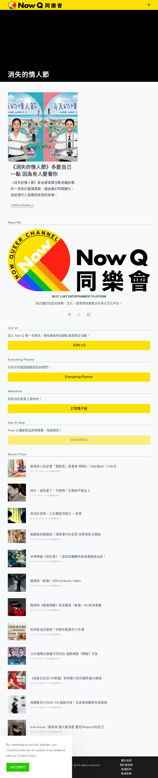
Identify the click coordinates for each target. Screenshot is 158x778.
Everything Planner (79, 377)
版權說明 (126, 769)
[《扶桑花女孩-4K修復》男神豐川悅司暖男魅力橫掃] (17, 680)
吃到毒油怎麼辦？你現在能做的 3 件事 (57, 629)
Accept (17, 767)
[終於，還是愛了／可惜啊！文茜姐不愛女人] (17, 493)
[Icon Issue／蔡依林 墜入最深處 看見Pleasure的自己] (17, 729)
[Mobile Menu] (149, 4)
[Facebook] (69, 314)
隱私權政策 (126, 765)
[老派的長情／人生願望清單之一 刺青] (17, 515)
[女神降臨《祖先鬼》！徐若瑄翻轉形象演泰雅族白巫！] (17, 558)
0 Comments (53, 471)
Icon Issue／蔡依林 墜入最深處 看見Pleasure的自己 (67, 727)
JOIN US (79, 345)
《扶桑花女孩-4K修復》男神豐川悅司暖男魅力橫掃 (66, 678)
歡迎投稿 (126, 773)
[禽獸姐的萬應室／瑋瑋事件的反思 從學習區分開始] (17, 536)
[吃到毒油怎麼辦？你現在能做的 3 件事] (17, 631)
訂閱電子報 (79, 408)
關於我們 (126, 760)
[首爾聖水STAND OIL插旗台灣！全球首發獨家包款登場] (17, 704)
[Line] (88, 314)
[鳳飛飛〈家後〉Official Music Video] (17, 583)
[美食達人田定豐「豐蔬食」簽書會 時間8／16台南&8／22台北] (17, 468)
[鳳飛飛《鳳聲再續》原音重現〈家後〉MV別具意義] (17, 607)
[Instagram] (79, 314)
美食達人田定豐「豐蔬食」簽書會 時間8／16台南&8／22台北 (73, 466)
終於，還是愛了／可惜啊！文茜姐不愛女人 (60, 490)
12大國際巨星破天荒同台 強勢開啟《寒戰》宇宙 (64, 653)
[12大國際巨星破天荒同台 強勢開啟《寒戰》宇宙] (17, 656)
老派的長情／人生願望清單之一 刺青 (56, 513)
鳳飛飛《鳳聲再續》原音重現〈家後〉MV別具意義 (66, 605)
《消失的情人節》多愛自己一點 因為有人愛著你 (41, 170)
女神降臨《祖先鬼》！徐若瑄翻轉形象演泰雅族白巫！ (68, 556)
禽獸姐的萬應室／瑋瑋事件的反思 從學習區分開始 (65, 534)
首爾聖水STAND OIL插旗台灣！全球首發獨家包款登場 (68, 702)
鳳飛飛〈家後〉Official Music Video (55, 581)
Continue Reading (22, 205)
